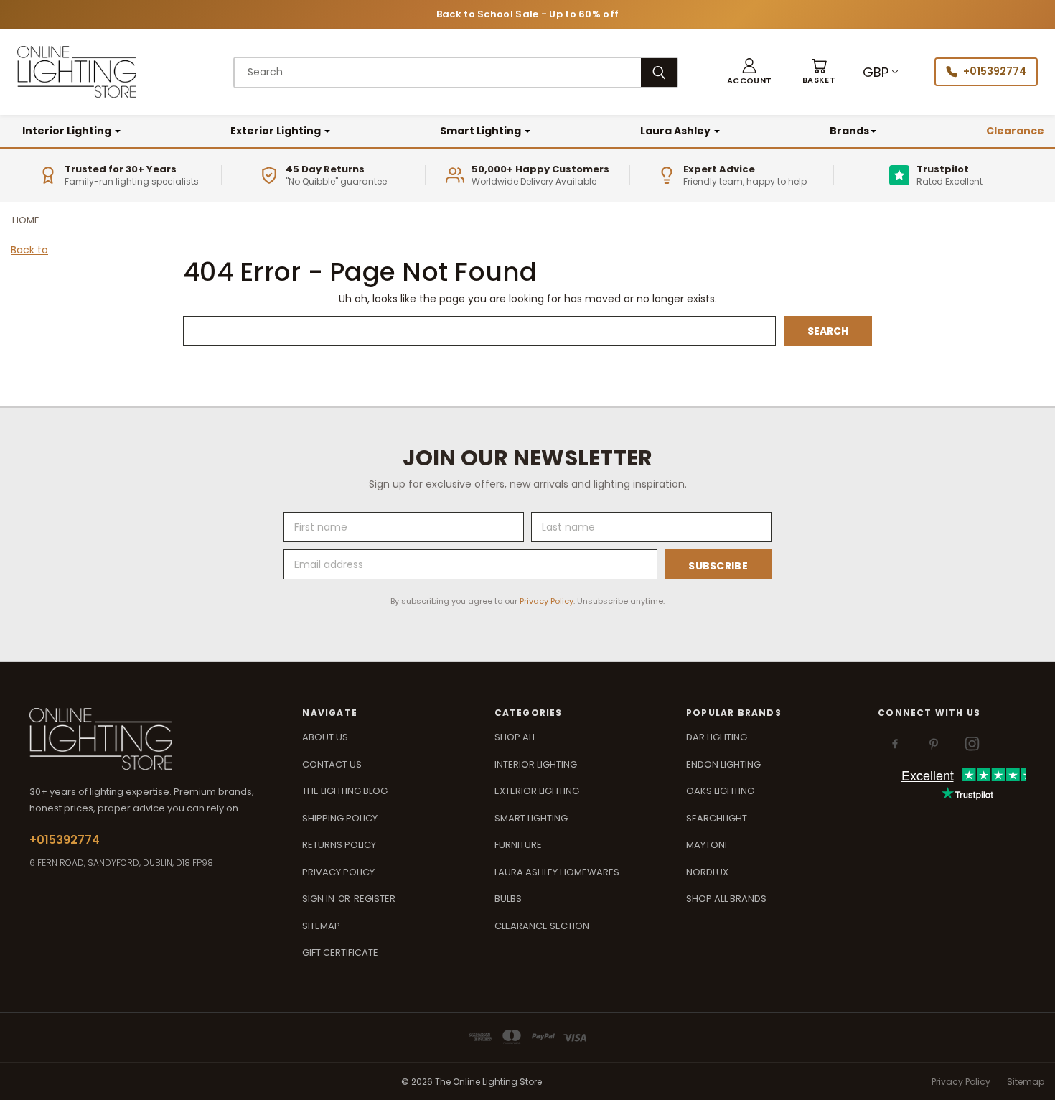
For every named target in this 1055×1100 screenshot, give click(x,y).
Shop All (515, 737)
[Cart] (819, 72)
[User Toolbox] (749, 72)
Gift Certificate (340, 952)
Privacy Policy (546, 601)
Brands (849, 130)
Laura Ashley (676, 130)
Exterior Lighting (276, 130)
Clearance (1015, 130)
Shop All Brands (726, 898)
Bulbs (508, 898)
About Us (325, 737)
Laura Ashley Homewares (556, 872)
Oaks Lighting (720, 791)
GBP (875, 72)
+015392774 (994, 71)
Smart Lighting (481, 130)
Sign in (319, 898)
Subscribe (718, 566)
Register (374, 898)
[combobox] (438, 72)
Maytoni (706, 845)
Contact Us (332, 764)
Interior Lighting (67, 130)
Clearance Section (541, 926)
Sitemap (321, 926)
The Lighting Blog (345, 791)
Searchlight (716, 818)
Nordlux (707, 872)
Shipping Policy (340, 818)
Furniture (518, 845)
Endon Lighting (723, 764)
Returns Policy (339, 845)
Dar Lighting (716, 737)
